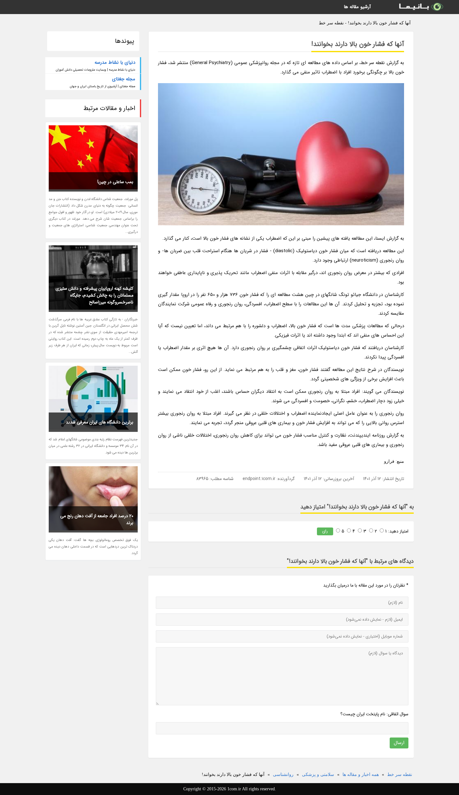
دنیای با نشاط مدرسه (115, 62)
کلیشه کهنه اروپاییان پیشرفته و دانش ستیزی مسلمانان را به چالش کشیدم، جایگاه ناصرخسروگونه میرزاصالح (94, 295)
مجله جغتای (123, 79)
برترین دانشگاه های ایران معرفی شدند (99, 422)
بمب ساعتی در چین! (115, 181)
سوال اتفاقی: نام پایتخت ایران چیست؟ (374, 714)
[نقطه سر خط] (420, 7)
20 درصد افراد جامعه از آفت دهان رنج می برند (96, 519)
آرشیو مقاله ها (357, 7)
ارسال (399, 743)
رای (325, 531)
